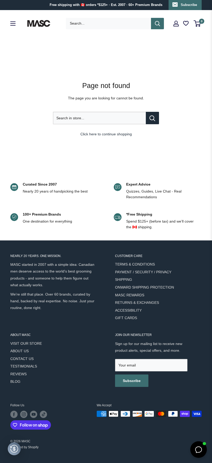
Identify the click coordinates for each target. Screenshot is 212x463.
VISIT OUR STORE (26, 343)
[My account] (176, 23)
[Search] (157, 23)
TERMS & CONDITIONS (135, 264)
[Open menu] (13, 23)
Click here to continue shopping (106, 134)
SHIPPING (123, 279)
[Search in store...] (152, 118)
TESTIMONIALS (23, 366)
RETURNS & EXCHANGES (137, 302)
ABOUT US (19, 351)
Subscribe (189, 5)
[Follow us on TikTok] (43, 414)
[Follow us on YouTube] (33, 414)
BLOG (15, 381)
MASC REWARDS (129, 295)
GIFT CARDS (126, 318)
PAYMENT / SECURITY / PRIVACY (143, 272)
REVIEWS (18, 374)
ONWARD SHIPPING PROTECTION (144, 287)
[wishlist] (186, 23)
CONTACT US (22, 359)
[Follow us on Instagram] (23, 414)
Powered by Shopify (24, 447)
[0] (197, 23)
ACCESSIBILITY (128, 310)
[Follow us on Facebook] (14, 414)
